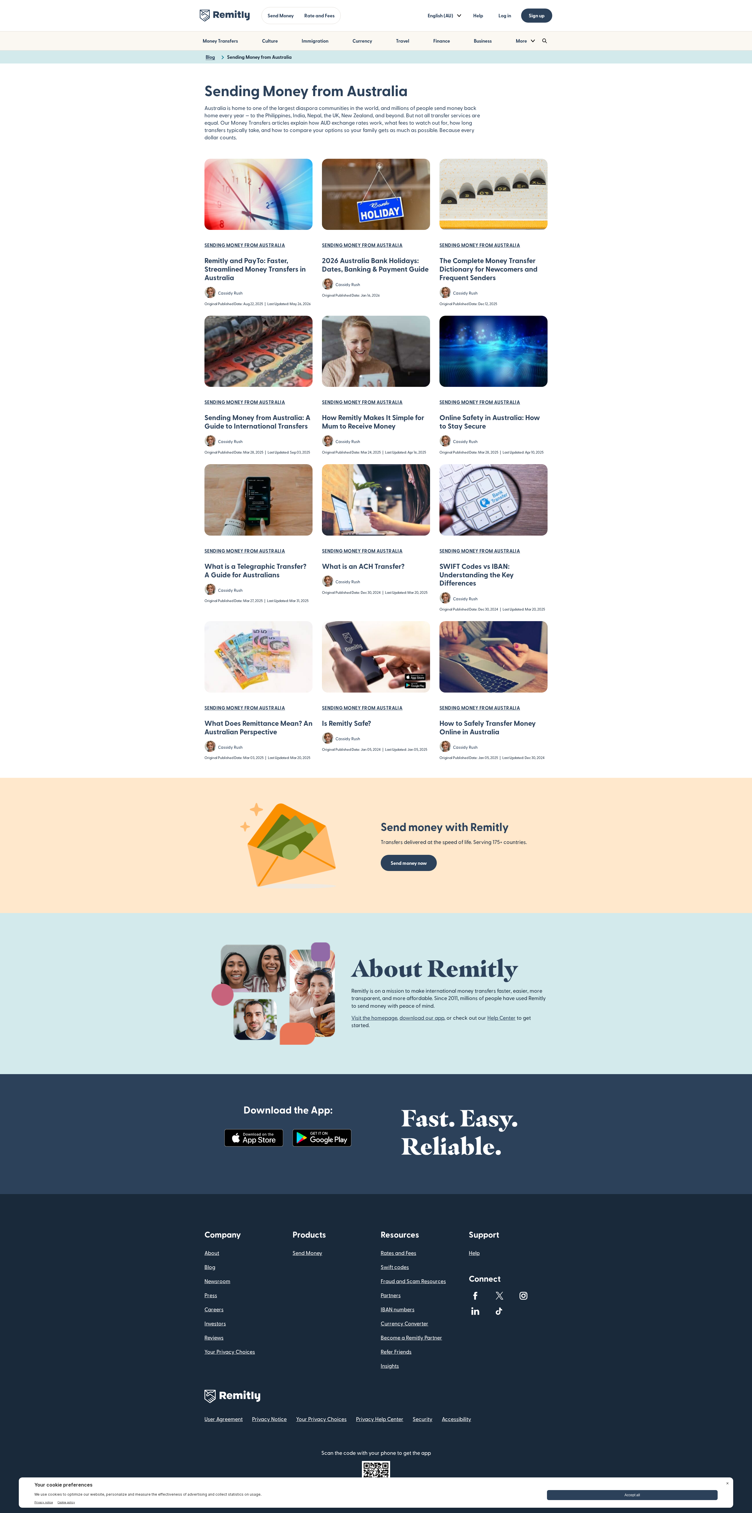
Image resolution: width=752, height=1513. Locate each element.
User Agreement (223, 1419)
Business (483, 41)
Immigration (315, 41)
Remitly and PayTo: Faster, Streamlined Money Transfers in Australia (255, 269)
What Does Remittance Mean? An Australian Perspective (258, 727)
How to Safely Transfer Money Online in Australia (487, 727)
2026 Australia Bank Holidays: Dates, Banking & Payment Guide (375, 264)
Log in (504, 15)
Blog (209, 1267)
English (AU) (440, 15)
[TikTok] (499, 1311)
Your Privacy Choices (229, 1351)
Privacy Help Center (379, 1419)
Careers (214, 1309)
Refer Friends (396, 1351)
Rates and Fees (398, 1253)
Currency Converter (404, 1323)
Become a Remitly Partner (411, 1337)
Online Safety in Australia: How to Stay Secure (489, 421)
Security (422, 1419)
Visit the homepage (374, 1017)
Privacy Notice (269, 1419)
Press (210, 1295)
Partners (391, 1295)
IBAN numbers (397, 1309)
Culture (270, 41)
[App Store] (253, 1138)
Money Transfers (220, 41)
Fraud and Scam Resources (413, 1281)
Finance (441, 41)
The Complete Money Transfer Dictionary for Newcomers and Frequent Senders (488, 269)
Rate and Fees (319, 15)
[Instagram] (523, 1295)
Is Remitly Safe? (346, 723)
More (521, 41)
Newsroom (217, 1281)
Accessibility (456, 1419)
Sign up (537, 15)
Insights (390, 1365)
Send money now (409, 863)
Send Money (281, 15)
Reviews (214, 1337)
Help (478, 15)
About (211, 1253)
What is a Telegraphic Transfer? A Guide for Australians (255, 570)
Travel (402, 41)
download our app (422, 1017)
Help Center (501, 1017)
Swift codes (395, 1267)
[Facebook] (475, 1295)
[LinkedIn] (475, 1311)
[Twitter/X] (499, 1295)
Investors (215, 1323)
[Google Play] (322, 1138)
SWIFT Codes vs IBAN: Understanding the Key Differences (476, 574)
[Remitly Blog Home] (225, 15)
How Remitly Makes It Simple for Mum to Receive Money (373, 421)
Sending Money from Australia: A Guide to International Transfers (257, 421)
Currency (362, 41)
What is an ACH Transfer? (363, 566)
